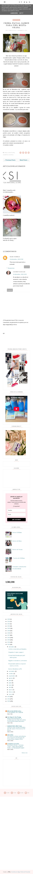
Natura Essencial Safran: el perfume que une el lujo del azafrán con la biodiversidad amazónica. (16, 720)
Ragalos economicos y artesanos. (17, 660)
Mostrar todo (24, 752)
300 (28, 792)
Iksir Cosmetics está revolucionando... (9, 191)
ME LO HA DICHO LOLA (14, 711)
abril (10, 687)
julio (10, 680)
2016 (8, 637)
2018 (8, 633)
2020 (8, 628)
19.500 (21, 792)
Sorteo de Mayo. (17, 541)
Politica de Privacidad (25, 871)
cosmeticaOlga (12, 30)
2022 (8, 624)
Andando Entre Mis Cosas (14, 726)
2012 (8, 696)
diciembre (11, 647)
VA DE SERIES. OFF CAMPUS (15, 712)
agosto (11, 678)
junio (10, 682)
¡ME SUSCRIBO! (16, 519)
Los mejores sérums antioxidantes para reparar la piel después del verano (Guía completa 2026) (16, 738)
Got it (21, 13)
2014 (8, 642)
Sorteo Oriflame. (17, 532)
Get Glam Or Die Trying (14, 717)
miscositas (10, 735)
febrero (11, 692)
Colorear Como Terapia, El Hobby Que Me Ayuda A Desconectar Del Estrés (16, 729)
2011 (8, 699)
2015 (8, 640)
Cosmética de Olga (15, 871)
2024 (8, 621)
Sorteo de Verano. (18, 549)
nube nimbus (15, 256)
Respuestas (11, 268)
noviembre (12, 671)
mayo (10, 685)
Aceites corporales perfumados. (17, 649)
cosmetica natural (8, 154)
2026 (8, 619)
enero (10, 694)
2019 (8, 630)
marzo (10, 689)
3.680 (8, 792)
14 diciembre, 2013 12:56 (16, 259)
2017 (8, 635)
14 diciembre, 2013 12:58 (19, 274)
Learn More (14, 13)
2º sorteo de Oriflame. (19, 558)
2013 (8, 644)
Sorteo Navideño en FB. (15, 669)
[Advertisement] (16, 341)
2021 (8, 626)
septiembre (12, 676)
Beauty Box (16, 19)
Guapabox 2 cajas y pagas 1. (16, 652)
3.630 (14, 792)
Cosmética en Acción (13, 743)
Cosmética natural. (9, 215)
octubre (11, 673)
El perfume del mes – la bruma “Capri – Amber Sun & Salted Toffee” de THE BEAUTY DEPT (15, 746)
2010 (8, 701)
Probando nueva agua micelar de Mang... (9, 239)
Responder (26, 266)
